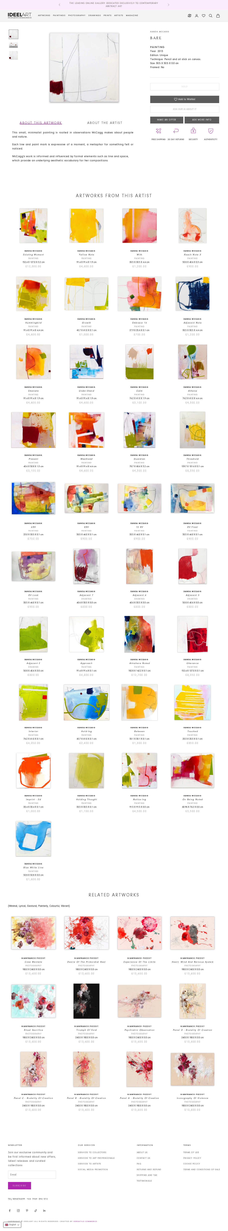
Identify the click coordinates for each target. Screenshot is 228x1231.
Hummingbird (33, 323)
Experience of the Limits (139, 962)
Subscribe (19, 1186)
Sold (185, 87)
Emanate (33, 391)
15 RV (139, 527)
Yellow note (86, 255)
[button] (12, 1224)
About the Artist (105, 123)
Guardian (139, 459)
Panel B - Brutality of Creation (86, 1098)
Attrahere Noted (139, 663)
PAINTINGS (59, 16)
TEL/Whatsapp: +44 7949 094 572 (28, 1199)
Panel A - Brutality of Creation (139, 1098)
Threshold (192, 459)
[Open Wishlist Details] (203, 15)
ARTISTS (118, 16)
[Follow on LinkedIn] (44, 1210)
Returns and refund (149, 1170)
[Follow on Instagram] (18, 1210)
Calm (139, 391)
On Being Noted (192, 799)
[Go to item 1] (13, 34)
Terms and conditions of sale (201, 1170)
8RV (86, 527)
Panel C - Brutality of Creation (33, 1098)
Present (33, 459)
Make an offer (166, 120)
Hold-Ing (86, 731)
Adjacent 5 (192, 595)
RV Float (192, 527)
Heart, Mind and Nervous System (192, 962)
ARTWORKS (44, 16)
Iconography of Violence (192, 1098)
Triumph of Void (86, 1030)
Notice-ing (139, 799)
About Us (142, 1153)
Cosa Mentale (33, 962)
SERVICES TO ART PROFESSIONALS (96, 1158)
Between (139, 731)
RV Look (33, 595)
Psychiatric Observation (140, 1030)
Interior (33, 731)
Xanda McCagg (159, 32)
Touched (192, 731)
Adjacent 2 (33, 663)
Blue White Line (33, 868)
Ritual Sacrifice (33, 1030)
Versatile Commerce (85, 1221)
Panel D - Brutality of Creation (192, 1030)
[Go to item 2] (13, 45)
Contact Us (143, 1158)
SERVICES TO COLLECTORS (92, 1153)
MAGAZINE (132, 16)
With (139, 255)
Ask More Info (202, 120)
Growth (86, 323)
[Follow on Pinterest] (27, 1210)
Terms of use (191, 1153)
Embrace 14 (139, 323)
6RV (33, 527)
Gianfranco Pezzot (33, 958)
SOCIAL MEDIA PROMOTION (93, 1170)
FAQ (139, 1164)
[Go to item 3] (13, 55)
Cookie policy (191, 1164)
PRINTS (108, 16)
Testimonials (144, 1181)
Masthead (86, 459)
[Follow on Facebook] (9, 1210)
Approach (86, 663)
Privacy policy (192, 1158)
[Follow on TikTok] (35, 1210)
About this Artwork (41, 123)
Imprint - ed (33, 799)
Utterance (192, 663)
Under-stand (86, 391)
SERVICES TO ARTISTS (89, 1164)
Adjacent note (193, 323)
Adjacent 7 (86, 595)
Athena (192, 391)
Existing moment (33, 255)
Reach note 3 (192, 255)
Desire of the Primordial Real (86, 962)
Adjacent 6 (139, 595)
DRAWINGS (94, 16)
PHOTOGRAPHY (77, 16)
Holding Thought (86, 799)
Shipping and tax (147, 1175)
